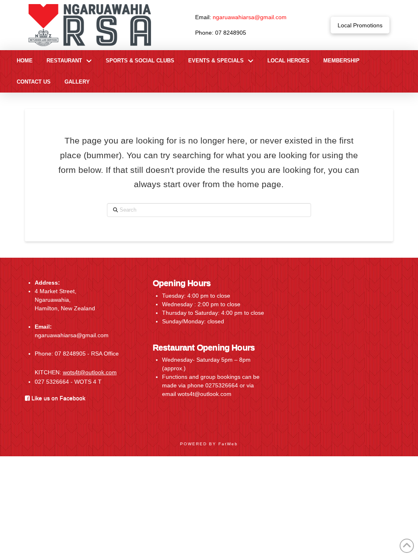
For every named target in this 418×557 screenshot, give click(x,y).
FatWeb (228, 444)
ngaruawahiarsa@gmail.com (250, 17)
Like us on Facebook (57, 398)
